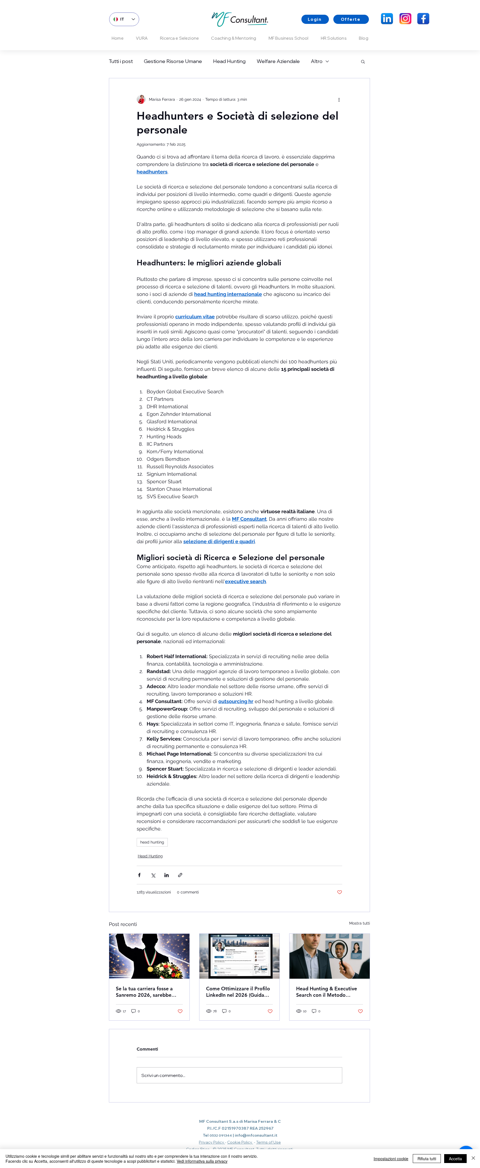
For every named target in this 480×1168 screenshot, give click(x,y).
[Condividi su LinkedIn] (166, 875)
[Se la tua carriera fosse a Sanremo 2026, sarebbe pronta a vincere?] (149, 956)
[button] (363, 61)
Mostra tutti (359, 923)
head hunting (152, 842)
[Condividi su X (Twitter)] (153, 875)
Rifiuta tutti (427, 1158)
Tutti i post (121, 61)
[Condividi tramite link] (180, 875)
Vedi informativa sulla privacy (202, 1161)
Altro (316, 61)
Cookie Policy (240, 1142)
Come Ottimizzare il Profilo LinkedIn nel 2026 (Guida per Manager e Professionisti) (238, 991)
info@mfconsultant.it (256, 1135)
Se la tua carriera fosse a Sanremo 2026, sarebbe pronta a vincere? (144, 991)
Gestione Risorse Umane (173, 61)
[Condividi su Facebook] (139, 875)
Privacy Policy (212, 1142)
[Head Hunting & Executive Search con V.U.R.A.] (329, 956)
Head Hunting (229, 61)
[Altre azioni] (339, 99)
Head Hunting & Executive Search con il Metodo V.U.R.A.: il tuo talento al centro (326, 991)
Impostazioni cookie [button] (391, 1158)
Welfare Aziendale (278, 61)
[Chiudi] (473, 1159)
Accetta (455, 1158)
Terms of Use (268, 1142)
